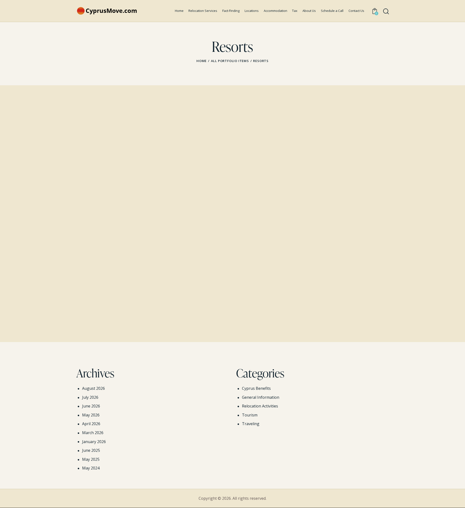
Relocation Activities (260, 406)
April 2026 (91, 423)
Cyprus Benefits (256, 388)
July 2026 (90, 397)
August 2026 (93, 388)
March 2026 (92, 432)
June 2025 (91, 450)
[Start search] (386, 12)
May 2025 (91, 459)
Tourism (249, 415)
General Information (260, 397)
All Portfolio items (230, 61)
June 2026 (91, 406)
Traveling (250, 423)
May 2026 (91, 415)
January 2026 (94, 441)
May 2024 (91, 468)
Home (201, 61)
